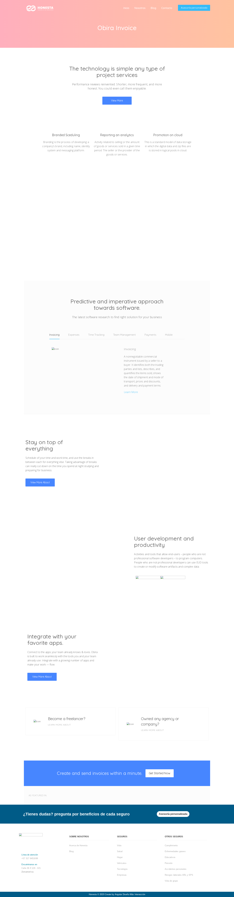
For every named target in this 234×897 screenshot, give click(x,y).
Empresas (122, 875)
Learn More (131, 392)
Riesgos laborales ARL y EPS (179, 875)
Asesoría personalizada (194, 7)
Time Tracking (96, 334)
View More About (40, 482)
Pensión (168, 863)
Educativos (170, 857)
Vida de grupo (171, 881)
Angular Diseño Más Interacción (130, 894)
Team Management (124, 334)
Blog (71, 851)
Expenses (73, 334)
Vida (119, 845)
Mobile (169, 334)
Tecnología (122, 869)
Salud (119, 851)
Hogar (120, 857)
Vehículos (121, 863)
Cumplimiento (171, 845)
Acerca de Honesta (78, 845)
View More (117, 100)
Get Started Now (159, 773)
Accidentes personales (175, 869)
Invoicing (54, 334)
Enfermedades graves (175, 851)
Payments (150, 334)
